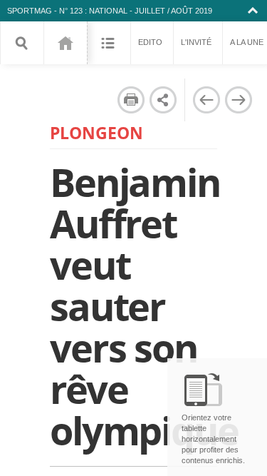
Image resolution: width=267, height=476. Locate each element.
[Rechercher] (22, 42)
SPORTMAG (29, 10)
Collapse (254, 10)
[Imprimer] (131, 100)
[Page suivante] (238, 100)
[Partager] (163, 100)
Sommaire (108, 42)
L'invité (196, 42)
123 (65, 42)
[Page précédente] (206, 100)
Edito (150, 42)
